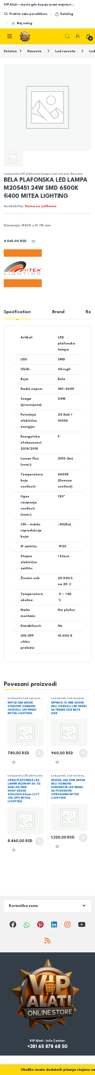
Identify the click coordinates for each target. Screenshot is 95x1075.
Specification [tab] (17, 312)
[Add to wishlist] (33, 241)
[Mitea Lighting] (23, 268)
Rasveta (34, 51)
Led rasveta (65, 51)
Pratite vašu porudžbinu (28, 14)
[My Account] (78, 36)
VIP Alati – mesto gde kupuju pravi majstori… (39, 4)
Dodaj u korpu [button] (39, 753)
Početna (10, 51)
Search (67, 36)
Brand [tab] (58, 312)
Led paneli (11, 174)
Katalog (66, 14)
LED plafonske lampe (35, 174)
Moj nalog (24, 23)
